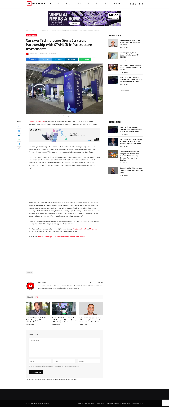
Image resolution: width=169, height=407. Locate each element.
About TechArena (89, 403)
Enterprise (69, 4)
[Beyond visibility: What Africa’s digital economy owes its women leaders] (113, 170)
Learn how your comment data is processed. (64, 379)
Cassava (29, 272)
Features (80, 4)
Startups (108, 4)
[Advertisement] (64, 185)
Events (90, 4)
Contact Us (117, 4)
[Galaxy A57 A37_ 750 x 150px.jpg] (64, 142)
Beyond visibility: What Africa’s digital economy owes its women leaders (131, 170)
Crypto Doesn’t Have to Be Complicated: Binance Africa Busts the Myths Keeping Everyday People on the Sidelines (130, 156)
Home (52, 4)
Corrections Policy (138, 403)
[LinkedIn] (19, 135)
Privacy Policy (100, 403)
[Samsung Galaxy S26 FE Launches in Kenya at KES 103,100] (113, 55)
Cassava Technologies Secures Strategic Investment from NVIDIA (61, 237)
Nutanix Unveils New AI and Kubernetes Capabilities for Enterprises (130, 43)
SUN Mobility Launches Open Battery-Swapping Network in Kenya (130, 67)
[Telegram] (19, 144)
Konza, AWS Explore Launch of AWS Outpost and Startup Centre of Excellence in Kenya (64, 320)
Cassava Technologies (37, 122)
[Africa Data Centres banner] (84, 18)
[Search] (139, 4)
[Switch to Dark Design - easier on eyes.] (142, 4)
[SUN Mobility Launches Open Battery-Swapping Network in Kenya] (113, 67)
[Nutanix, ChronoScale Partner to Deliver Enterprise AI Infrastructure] (38, 308)
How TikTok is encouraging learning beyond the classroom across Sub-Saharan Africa (131, 79)
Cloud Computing (32, 35)
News (59, 4)
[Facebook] (19, 127)
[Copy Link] (19, 148)
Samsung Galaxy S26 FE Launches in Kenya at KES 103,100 (129, 55)
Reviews (99, 4)
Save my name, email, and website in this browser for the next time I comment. (55, 366)
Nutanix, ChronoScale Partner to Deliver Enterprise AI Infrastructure (37, 320)
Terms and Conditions (113, 403)
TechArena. (34, 403)
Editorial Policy (126, 403)
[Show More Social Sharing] (94, 59)
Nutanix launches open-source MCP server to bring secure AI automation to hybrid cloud (90, 320)
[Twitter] (19, 131)
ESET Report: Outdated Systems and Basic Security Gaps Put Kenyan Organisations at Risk (131, 141)
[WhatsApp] (19, 139)
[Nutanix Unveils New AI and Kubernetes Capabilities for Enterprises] (113, 43)
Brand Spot (34, 53)
